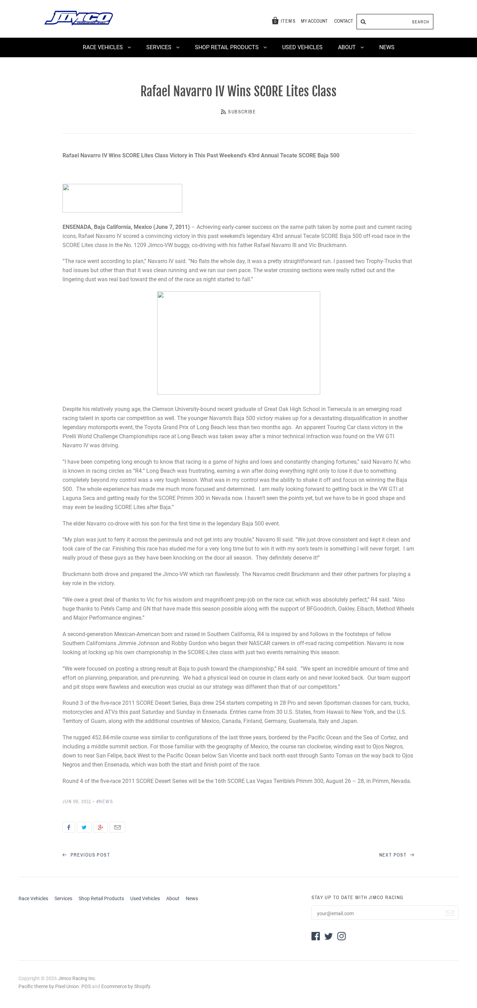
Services (159, 47)
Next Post (393, 855)
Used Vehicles (302, 47)
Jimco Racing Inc (76, 978)
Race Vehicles (103, 47)
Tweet (84, 827)
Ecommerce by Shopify (125, 986)
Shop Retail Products (227, 47)
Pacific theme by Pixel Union (49, 986)
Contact (343, 21)
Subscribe (242, 111)
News (387, 47)
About (347, 47)
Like (69, 827)
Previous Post (89, 855)
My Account (314, 21)
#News (104, 801)
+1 (100, 827)
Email (117, 827)
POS (86, 986)
